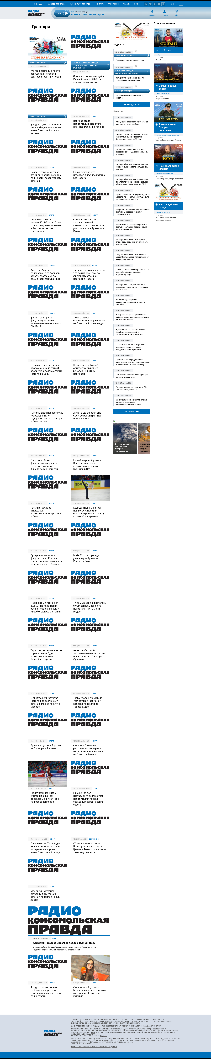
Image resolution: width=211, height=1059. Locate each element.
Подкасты (152, 15)
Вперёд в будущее (123, 91)
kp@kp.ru (103, 1036)
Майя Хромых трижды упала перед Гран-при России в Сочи (86, 558)
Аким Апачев (175, 140)
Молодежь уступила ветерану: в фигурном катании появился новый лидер (45, 895)
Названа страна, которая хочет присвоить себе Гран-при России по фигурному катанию (47, 176)
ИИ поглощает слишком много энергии (130, 96)
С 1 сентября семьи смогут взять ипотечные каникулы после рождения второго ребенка (131, 347)
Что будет (165, 50)
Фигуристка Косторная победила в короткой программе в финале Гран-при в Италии (46, 991)
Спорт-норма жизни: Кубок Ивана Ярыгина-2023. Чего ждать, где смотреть (89, 79)
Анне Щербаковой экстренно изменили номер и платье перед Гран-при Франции (89, 655)
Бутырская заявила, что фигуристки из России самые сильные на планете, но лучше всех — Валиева (47, 560)
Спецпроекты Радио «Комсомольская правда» (127, 72)
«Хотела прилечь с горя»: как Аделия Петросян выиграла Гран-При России (46, 73)
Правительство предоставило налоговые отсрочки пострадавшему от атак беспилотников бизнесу (133, 362)
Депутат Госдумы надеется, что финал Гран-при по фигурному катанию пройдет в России (89, 274)
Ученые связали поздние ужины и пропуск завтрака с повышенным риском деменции (131, 227)
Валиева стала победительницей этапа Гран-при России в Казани (88, 123)
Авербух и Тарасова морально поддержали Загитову (64, 942)
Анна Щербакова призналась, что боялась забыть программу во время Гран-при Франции (45, 274)
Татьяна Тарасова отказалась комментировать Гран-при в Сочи (46, 512)
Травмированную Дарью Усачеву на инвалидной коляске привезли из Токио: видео (87, 702)
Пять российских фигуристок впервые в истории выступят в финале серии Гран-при (44, 464)
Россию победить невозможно (130, 60)
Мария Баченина (162, 98)
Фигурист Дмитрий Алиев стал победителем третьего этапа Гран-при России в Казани (47, 129)
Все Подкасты (132, 104)
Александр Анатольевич (166, 217)
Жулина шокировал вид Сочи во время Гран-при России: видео (87, 415)
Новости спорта (37, 62)
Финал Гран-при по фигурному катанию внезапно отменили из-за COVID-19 (46, 322)
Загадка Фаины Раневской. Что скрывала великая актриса (130, 79)
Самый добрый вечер (163, 93)
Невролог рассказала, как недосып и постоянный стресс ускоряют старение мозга (132, 212)
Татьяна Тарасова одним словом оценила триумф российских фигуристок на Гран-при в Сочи (46, 369)
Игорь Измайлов (176, 179)
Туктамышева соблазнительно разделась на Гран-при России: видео (89, 320)
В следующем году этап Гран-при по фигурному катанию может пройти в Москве (45, 702)
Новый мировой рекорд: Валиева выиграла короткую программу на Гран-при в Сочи (87, 464)
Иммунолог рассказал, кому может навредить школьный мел (132, 123)
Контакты (100, 4)
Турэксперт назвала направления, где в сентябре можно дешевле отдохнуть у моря (133, 272)
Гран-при (41, 26)
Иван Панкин (161, 60)
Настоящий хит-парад (131, 31)
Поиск (172, 4)
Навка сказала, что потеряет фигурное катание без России (89, 175)
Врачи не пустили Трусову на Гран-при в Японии (46, 747)
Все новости (132, 411)
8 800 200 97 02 (57, 4)
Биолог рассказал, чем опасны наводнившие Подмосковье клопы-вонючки (132, 151)
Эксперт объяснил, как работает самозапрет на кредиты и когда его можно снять (132, 287)
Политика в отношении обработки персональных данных (94, 1047)
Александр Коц (162, 179)
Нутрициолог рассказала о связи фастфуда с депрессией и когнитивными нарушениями (130, 332)
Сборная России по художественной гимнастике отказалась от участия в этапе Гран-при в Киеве (88, 225)
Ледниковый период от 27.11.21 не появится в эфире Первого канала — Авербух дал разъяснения (46, 607)
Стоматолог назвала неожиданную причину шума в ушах (132, 376)
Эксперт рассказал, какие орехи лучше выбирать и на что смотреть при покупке (132, 242)
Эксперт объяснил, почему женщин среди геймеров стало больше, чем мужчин (132, 166)
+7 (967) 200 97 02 (82, 4)
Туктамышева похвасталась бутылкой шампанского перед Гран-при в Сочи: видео (89, 607)
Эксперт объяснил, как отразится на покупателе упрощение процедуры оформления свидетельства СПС (132, 181)
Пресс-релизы (113, 4)
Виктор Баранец (162, 140)
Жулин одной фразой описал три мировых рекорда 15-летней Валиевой (85, 369)
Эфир (177, 15)
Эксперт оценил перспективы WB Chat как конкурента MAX (131, 388)
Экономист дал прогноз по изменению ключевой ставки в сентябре (130, 302)
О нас (136, 4)
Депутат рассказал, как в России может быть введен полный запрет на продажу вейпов (132, 257)
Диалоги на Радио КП (125, 55)
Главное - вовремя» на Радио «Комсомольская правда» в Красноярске (86, 65)
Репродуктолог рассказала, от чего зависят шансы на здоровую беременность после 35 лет (132, 136)
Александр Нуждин (163, 220)
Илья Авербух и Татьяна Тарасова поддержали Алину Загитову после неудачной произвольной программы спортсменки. (64, 948)
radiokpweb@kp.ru (78, 1026)
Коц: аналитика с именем (164, 173)
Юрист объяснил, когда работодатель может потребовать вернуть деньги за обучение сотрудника (133, 196)
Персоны (164, 15)
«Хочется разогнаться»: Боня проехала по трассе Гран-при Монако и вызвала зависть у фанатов (89, 848)
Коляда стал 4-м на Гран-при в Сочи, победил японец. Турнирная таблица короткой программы (89, 512)
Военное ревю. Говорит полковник (167, 127)
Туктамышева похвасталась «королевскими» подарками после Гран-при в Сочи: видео (47, 417)
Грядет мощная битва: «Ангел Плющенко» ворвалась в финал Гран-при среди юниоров (45, 797)
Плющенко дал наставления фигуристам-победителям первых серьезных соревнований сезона (88, 798)
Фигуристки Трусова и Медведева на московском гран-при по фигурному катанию (89, 991)
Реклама (126, 4)
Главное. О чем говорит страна (87, 14)
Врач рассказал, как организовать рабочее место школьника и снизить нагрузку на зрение (132, 317)
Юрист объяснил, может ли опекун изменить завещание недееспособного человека (131, 402)
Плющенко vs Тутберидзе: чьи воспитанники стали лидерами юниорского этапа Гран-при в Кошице (46, 848)
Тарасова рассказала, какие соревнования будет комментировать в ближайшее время (47, 655)
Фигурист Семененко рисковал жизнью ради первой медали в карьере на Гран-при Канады (88, 750)
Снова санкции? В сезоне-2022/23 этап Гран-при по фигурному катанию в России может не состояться (46, 225)
